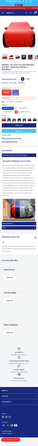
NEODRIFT (5, 83)
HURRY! (20, 5)
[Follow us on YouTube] (9, 417)
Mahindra (21, 83)
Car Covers (13, 83)
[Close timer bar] (36, 1)
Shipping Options (7, 223)
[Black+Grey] (19, 120)
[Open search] (26, 13)
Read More (25, 363)
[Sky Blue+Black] (35, 120)
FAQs (3, 227)
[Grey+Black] (24, 120)
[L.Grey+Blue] (14, 120)
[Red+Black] (4, 120)
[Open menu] (3, 12)
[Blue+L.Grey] (9, 120)
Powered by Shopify (7, 433)
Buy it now (19, 131)
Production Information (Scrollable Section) (14, 155)
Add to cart (19, 125)
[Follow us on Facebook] (3, 417)
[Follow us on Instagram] (6, 417)
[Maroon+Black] (29, 120)
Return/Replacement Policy (10, 142)
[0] (35, 13)
